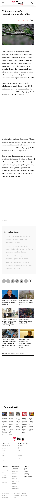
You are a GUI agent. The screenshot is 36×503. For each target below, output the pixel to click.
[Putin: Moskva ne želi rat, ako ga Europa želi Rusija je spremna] (10, 294)
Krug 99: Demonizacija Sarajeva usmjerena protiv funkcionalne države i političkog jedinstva (19, 265)
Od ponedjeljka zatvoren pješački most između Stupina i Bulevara (18, 423)
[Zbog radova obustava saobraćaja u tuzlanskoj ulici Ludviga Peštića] (31, 414)
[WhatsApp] (17, 281)
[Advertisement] (18, 116)
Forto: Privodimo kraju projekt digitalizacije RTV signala (26, 302)
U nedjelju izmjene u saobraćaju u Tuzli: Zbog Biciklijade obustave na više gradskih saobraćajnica (4, 426)
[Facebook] (19, 20)
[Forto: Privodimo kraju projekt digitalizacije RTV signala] (26, 294)
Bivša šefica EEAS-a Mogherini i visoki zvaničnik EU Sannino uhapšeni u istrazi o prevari (25, 343)
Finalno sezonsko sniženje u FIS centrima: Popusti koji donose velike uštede (24, 425)
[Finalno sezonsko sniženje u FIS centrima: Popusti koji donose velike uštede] (24, 414)
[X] (23, 20)
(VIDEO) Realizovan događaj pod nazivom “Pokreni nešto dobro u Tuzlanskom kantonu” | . (18, 239)
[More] (32, 20)
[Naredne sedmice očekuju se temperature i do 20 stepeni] (26, 313)
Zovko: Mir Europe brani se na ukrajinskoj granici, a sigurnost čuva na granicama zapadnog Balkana (19, 249)
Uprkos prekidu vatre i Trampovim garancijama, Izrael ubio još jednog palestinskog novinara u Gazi (9, 343)
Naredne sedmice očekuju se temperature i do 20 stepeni (26, 321)
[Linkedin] (21, 281)
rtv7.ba (4, 221)
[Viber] (27, 20)
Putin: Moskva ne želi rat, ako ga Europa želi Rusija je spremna (9, 302)
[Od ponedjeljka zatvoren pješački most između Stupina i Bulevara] (18, 414)
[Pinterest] (26, 281)
